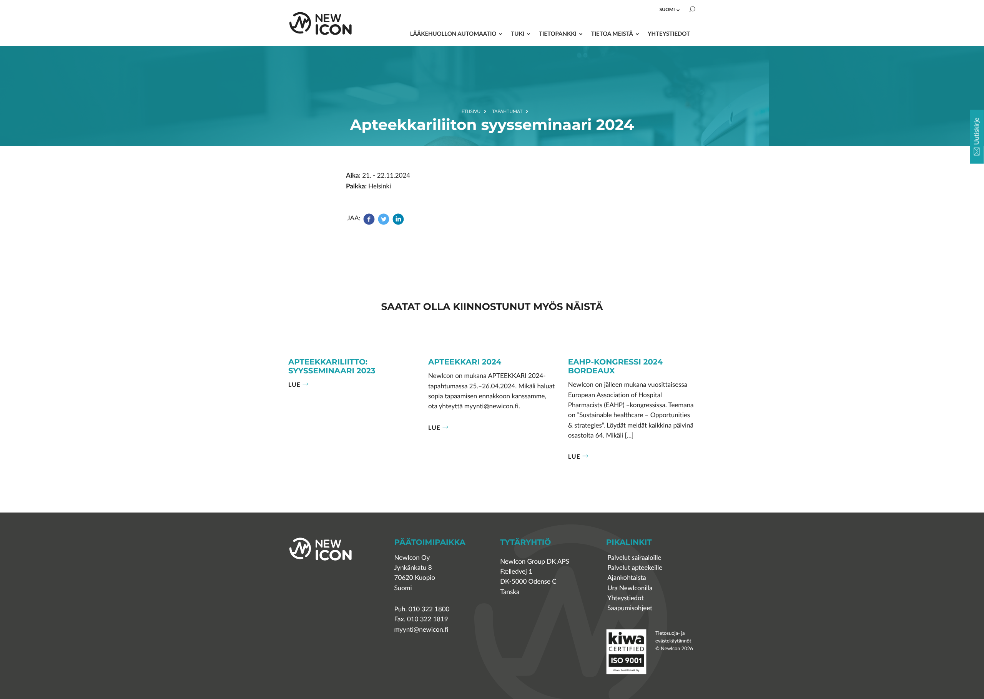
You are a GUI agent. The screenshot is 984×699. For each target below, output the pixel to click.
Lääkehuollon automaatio (453, 34)
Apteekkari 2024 (464, 362)
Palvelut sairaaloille (634, 557)
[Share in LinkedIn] (398, 222)
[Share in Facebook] (369, 222)
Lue (294, 384)
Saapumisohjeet (629, 608)
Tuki (517, 34)
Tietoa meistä (612, 34)
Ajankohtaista (626, 577)
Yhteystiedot (669, 34)
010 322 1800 (429, 609)
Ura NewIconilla (629, 588)
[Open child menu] (678, 10)
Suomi (667, 9)
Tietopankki (558, 34)
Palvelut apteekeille (634, 567)
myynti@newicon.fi (421, 629)
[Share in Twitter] (383, 222)
